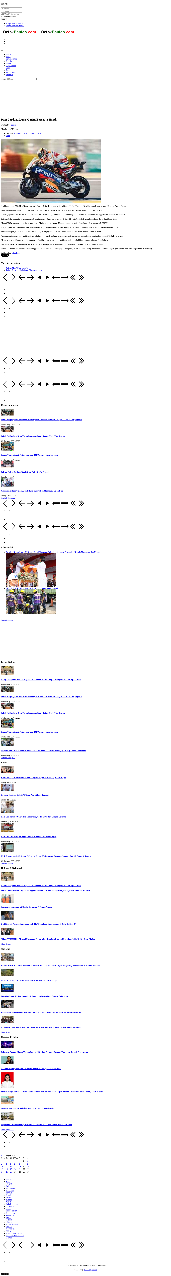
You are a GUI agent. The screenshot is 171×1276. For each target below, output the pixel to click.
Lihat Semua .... (7, 944)
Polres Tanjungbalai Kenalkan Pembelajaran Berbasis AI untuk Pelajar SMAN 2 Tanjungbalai (41, 420)
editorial (9, 1222)
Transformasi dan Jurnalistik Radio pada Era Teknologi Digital (28, 1108)
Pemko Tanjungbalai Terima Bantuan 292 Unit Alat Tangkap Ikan (29, 455)
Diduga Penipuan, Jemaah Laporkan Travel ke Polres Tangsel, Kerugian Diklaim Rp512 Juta (41, 679)
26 (11, 1172)
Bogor (8, 1197)
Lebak (8, 1186)
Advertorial (10, 1229)
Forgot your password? (15, 26)
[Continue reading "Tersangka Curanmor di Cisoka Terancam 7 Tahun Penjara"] (7, 902)
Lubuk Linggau (12, 1204)
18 (7, 1169)
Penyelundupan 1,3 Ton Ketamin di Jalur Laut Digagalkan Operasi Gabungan (34, 996)
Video (8, 1231)
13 (15, 1166)
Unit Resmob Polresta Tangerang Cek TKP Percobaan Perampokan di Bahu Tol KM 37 (38, 924)
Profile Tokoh (11, 1211)
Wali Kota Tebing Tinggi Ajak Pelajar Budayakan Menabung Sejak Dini (32, 491)
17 (2, 1169)
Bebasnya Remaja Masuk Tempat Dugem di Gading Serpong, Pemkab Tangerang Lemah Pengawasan (44, 1052)
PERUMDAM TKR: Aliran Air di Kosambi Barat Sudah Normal (32, 588)
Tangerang (10, 1190)
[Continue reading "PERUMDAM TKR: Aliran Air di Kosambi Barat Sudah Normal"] (31, 614)
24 (2, 1172)
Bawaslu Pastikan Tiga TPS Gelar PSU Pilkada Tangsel (24, 795)
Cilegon (9, 1184)
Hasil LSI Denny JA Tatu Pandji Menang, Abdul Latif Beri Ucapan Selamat (33, 817)
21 (20, 1169)
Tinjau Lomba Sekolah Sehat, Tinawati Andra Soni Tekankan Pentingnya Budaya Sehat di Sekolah (43, 750)
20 (15, 1169)
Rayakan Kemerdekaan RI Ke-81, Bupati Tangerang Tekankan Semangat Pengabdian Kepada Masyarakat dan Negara (53, 552)
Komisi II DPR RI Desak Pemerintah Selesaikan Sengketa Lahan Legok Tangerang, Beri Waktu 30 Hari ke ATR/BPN (51, 965)
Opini (8, 1208)
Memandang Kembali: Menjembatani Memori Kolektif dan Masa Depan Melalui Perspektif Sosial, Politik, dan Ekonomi (52, 1092)
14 (20, 1166)
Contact (9, 1238)
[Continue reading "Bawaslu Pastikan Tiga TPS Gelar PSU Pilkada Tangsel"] (7, 790)
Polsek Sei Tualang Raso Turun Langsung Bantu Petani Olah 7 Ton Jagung (33, 436)
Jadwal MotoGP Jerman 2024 (17, 268)
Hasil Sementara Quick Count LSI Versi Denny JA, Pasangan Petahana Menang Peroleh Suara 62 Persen (46, 856)
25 (7, 1172)
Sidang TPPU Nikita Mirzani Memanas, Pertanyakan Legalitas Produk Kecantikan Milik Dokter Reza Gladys (48, 939)
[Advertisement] (76, 97)
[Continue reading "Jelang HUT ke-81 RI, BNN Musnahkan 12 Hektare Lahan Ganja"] (7, 976)
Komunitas (10, 1213)
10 (2, 1166)
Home (8, 1179)
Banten (9, 1199)
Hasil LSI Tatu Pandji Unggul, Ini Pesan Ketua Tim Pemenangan (28, 836)
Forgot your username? (15, 23)
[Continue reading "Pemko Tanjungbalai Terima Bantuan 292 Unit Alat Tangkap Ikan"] (7, 450)
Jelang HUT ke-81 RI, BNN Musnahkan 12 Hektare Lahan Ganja (29, 980)
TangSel (9, 1193)
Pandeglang (10, 1188)
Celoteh (9, 1220)
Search (5, 79)
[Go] (2, 79)
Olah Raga (16, 253)
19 (11, 1169)
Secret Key (5, 14)
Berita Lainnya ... (8, 620)
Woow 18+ (10, 1215)
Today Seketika (12, 1224)
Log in (4, 19)
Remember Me (10, 17)
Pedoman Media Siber (15, 1235)
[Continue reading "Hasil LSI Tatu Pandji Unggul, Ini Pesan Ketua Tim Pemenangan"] (7, 831)
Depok (8, 1195)
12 (11, 1166)
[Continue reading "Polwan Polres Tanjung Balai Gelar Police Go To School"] (7, 467)
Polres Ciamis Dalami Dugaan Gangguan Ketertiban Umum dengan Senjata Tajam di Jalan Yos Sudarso (45, 890)
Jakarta (9, 1202)
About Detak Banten (14, 1233)
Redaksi (13, 125)
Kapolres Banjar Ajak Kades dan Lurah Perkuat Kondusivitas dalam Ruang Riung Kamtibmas (41, 1027)
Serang (9, 1181)
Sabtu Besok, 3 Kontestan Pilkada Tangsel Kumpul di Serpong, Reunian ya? (33, 777)
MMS (8, 1217)
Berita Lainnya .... (8, 498)
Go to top (5, 1274)
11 (7, 1166)
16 (28, 1166)
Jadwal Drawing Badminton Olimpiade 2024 (24, 270)
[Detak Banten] (39, 35)
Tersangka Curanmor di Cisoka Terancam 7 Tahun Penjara (26, 907)
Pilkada (9, 1226)
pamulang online (90, 1269)
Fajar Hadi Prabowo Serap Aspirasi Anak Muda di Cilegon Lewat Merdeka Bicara (36, 1125)
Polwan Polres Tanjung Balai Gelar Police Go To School (24, 472)
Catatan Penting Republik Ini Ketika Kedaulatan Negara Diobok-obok (31, 1069)
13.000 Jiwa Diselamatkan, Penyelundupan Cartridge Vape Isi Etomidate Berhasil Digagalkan (41, 1012)
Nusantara (10, 1206)
